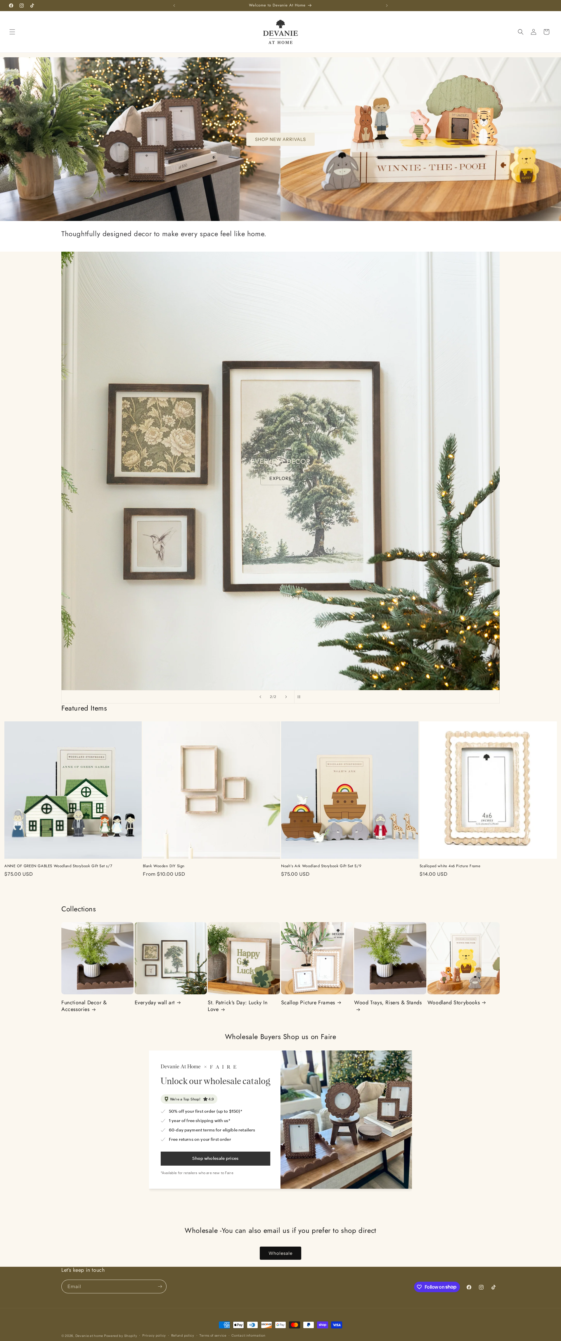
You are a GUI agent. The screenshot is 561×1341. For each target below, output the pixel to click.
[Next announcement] (386, 5)
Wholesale (280, 1253)
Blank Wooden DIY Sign (164, 866)
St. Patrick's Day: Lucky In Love (237, 1006)
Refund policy (182, 1335)
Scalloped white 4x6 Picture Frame (450, 866)
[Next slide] (286, 696)
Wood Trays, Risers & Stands (388, 1002)
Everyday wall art (155, 1002)
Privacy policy (154, 1335)
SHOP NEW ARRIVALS (280, 139)
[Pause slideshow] (300, 696)
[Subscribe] (159, 1286)
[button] (12, 31)
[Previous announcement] (174, 5)
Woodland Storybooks (453, 1002)
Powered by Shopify (120, 1336)
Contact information (248, 1335)
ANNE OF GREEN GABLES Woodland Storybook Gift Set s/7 (58, 866)
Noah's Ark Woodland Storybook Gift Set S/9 (321, 866)
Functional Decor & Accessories (84, 1006)
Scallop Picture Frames (308, 1002)
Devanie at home (89, 1336)
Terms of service (212, 1335)
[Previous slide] (260, 696)
